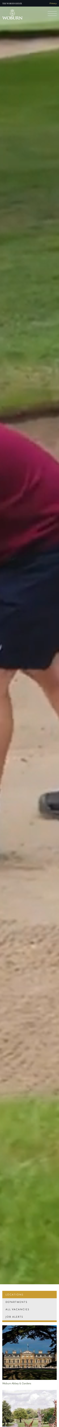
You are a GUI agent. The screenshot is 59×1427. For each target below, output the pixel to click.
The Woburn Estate (12, 3)
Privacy (53, 3)
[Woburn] (12, 14)
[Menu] (52, 13)
